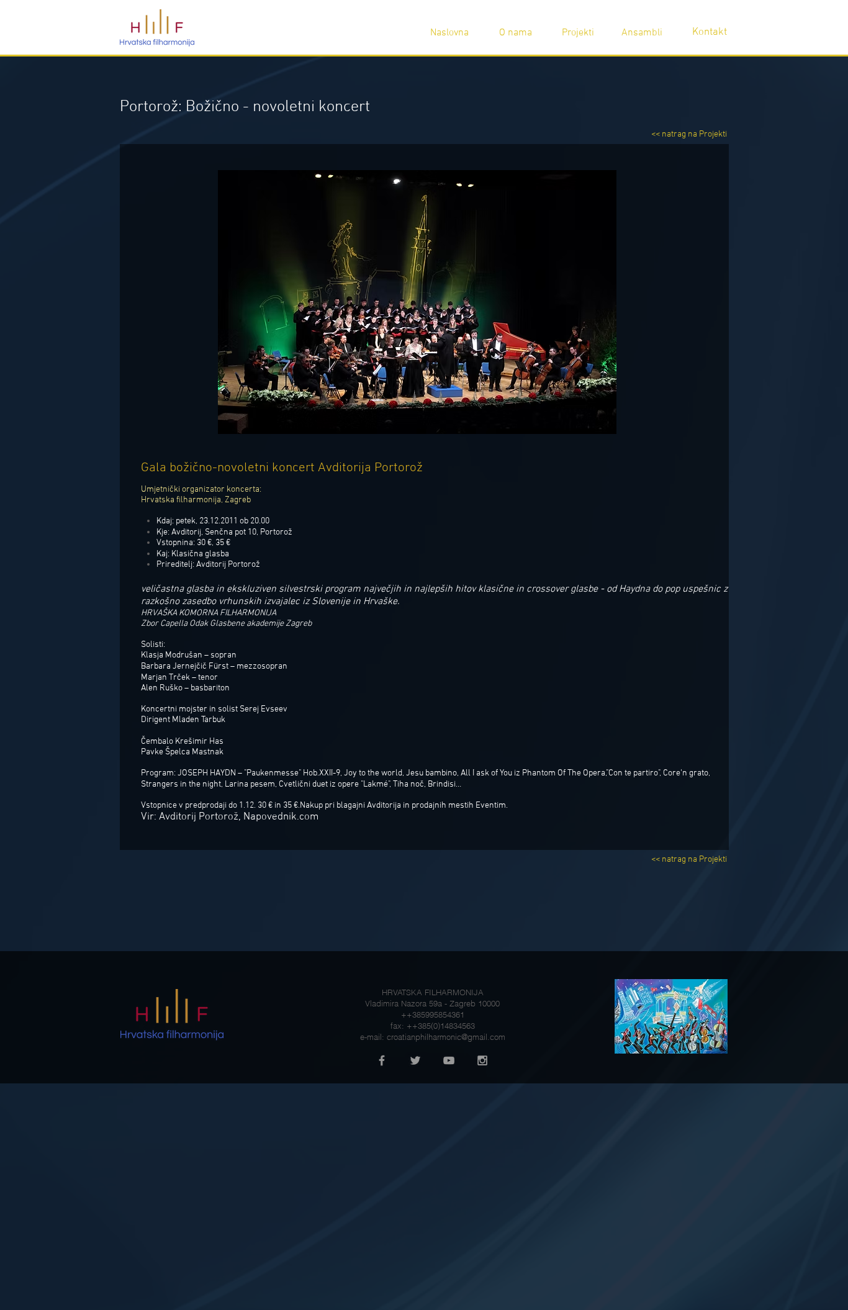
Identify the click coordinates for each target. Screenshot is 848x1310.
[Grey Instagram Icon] (482, 1060)
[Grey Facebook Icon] (382, 1060)
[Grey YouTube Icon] (449, 1060)
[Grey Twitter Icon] (415, 1060)
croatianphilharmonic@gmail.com (446, 1037)
